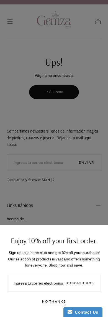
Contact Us (85, 312)
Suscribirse (80, 283)
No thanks (54, 301)
